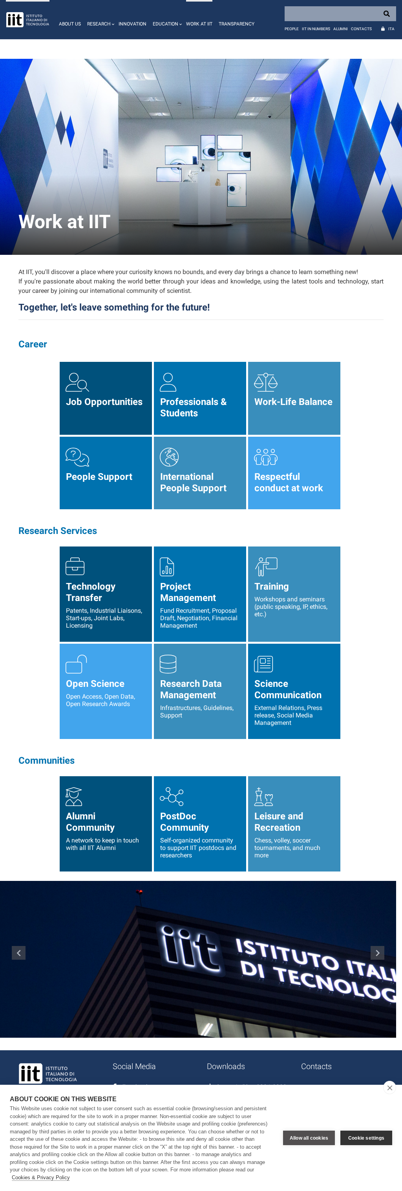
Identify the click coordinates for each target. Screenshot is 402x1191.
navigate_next (377, 953)
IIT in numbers (316, 29)
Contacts (361, 29)
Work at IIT (199, 24)
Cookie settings (366, 1138)
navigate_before (19, 953)
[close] (389, 1087)
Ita (391, 29)
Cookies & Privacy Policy (41, 1177)
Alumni (340, 29)
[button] (99, 19)
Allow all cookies (309, 1138)
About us (70, 24)
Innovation (132, 24)
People (292, 29)
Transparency (236, 24)
